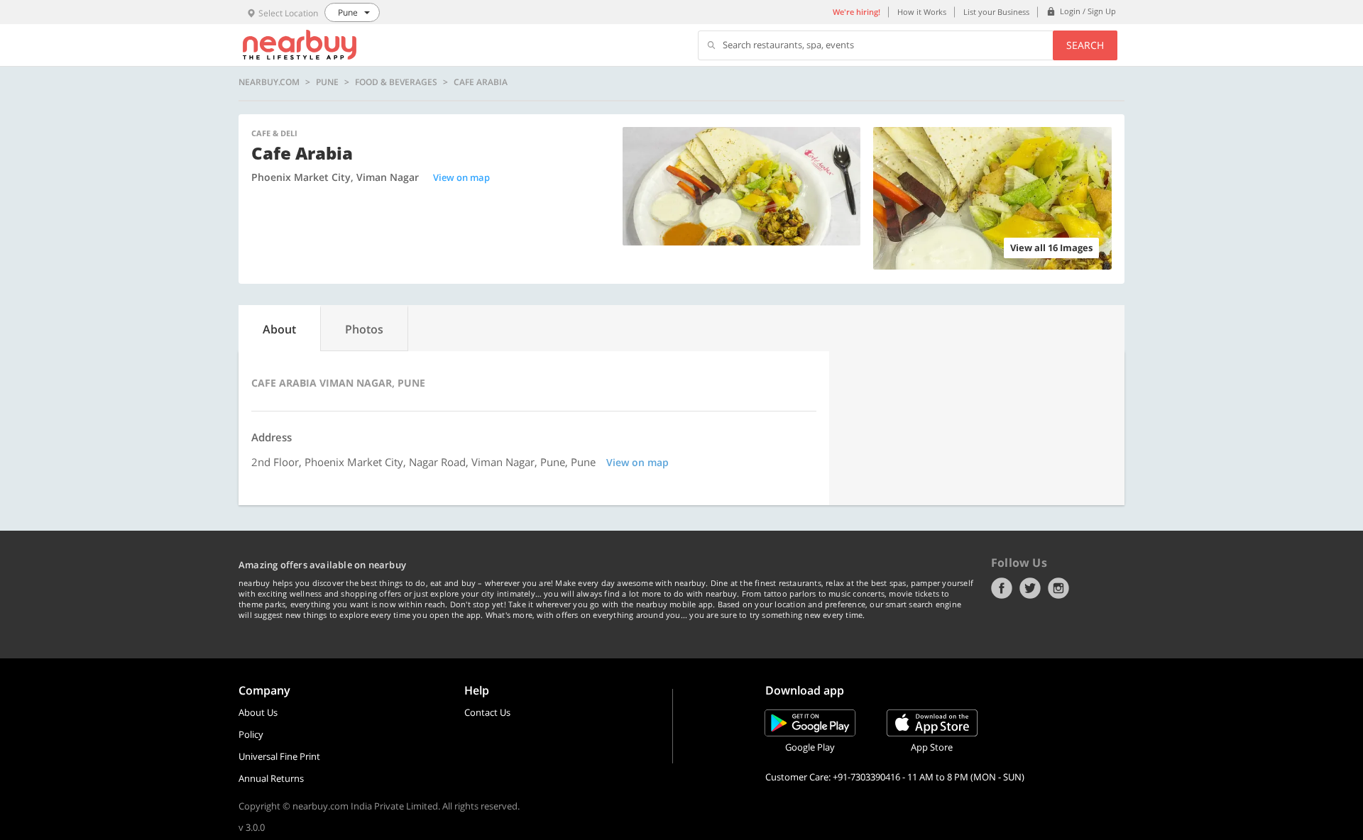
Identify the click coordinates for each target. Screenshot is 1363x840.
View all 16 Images (1051, 247)
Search (1085, 45)
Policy (251, 734)
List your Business (996, 11)
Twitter (1030, 588)
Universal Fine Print (279, 756)
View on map (461, 177)
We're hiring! (856, 11)
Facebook (1001, 588)
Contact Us (487, 712)
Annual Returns (271, 778)
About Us (258, 712)
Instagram (1058, 588)
